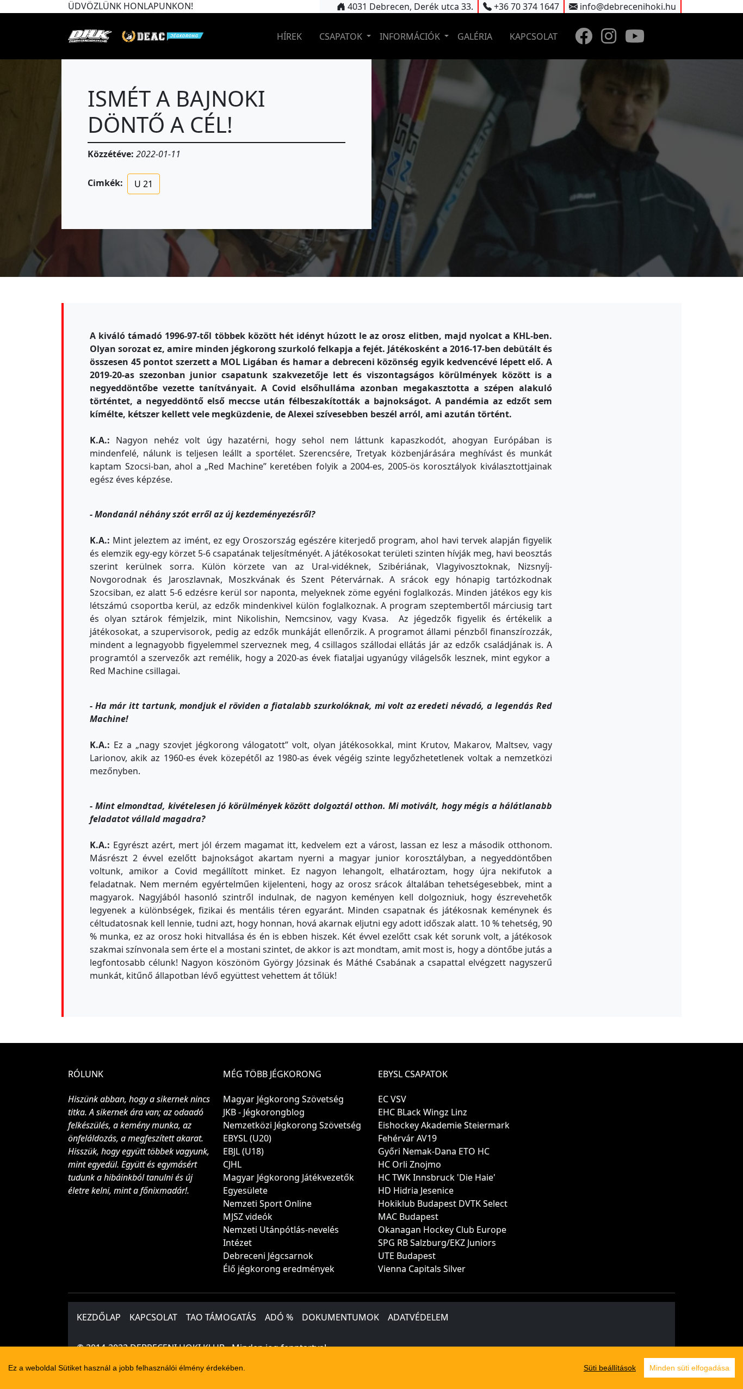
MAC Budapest (408, 1217)
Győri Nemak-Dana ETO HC (434, 1151)
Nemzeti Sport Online (267, 1203)
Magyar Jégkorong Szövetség (283, 1099)
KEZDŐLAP (99, 1317)
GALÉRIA (474, 36)
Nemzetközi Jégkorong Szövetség (292, 1125)
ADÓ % (279, 1317)
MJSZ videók (248, 1217)
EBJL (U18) (243, 1151)
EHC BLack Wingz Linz (422, 1112)
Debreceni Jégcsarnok (268, 1256)
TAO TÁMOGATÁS (221, 1317)
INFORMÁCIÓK (411, 36)
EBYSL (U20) (247, 1138)
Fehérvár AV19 (407, 1138)
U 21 (143, 184)
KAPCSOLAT (534, 36)
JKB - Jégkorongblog (264, 1112)
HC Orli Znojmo (409, 1164)
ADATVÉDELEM (418, 1317)
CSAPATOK (341, 36)
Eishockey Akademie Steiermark (444, 1125)
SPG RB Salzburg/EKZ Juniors (437, 1243)
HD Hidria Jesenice (416, 1190)
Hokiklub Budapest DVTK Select (442, 1203)
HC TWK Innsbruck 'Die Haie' (437, 1177)
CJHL (232, 1164)
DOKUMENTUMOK (340, 1317)
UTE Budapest (407, 1256)
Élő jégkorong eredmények (279, 1269)
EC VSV (392, 1099)
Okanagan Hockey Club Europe (442, 1230)
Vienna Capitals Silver (422, 1269)
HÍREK (289, 36)
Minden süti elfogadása (689, 1367)
